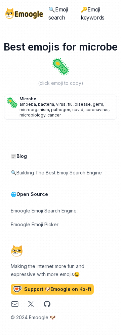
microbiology (32, 115)
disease (83, 104)
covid (77, 109)
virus (61, 104)
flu (70, 104)
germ (98, 104)
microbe (27, 98)
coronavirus (97, 109)
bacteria (46, 104)
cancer (54, 115)
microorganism (34, 109)
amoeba (27, 104)
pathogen (60, 109)
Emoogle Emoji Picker (34, 224)
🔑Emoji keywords (93, 13)
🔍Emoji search (58, 13)
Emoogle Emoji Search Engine (44, 210)
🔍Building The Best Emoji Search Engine (56, 172)
